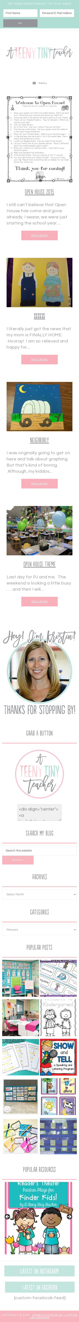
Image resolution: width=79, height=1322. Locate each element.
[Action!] (58, 1097)
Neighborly (39, 440)
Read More (39, 235)
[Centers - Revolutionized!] (58, 1137)
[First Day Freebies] (58, 1018)
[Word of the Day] (58, 979)
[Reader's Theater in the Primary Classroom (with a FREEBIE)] (20, 1058)
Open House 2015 (39, 192)
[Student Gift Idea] (20, 1137)
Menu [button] (43, 83)
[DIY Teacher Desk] (20, 1018)
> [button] (69, 1217)
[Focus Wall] (20, 979)
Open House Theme (39, 564)
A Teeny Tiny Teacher (39, 53)
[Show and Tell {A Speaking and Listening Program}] (58, 1058)
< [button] (7, 1217)
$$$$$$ (39, 316)
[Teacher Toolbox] (20, 1097)
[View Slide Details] (38, 1218)
